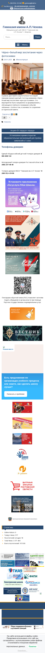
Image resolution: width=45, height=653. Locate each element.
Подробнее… (22, 650)
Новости (7, 122)
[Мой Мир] (16, 114)
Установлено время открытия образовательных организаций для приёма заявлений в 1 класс (22, 138)
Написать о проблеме (15, 394)
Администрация (22, 60)
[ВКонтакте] (12, 114)
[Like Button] (4, 117)
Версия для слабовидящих (24, 8)
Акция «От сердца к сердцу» (22, 130)
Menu (25, 45)
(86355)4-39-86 (15, 3)
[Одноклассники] (14, 114)
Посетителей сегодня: (12, 538)
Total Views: (8, 541)
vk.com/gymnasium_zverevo (24, 6)
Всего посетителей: (12, 543)
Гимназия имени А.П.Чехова (22, 27)
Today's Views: (9, 535)
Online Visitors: (9, 532)
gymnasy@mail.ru (30, 3)
